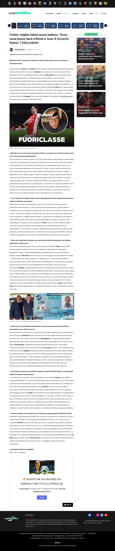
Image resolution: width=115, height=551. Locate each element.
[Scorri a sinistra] (9, 25)
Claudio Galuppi (98, 522)
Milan (88, 106)
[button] (97, 13)
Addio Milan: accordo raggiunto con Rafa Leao (90, 111)
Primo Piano (50, 13)
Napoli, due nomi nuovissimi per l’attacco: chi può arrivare (90, 56)
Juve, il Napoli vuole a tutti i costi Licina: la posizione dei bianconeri (90, 83)
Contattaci (82, 538)
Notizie (59, 13)
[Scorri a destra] (105, 25)
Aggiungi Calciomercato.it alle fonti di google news (26, 54)
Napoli (88, 50)
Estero (91, 13)
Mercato (67, 13)
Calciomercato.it (66, 96)
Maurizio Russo (20, 49)
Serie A (84, 13)
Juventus (81, 77)
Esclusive (75, 13)
